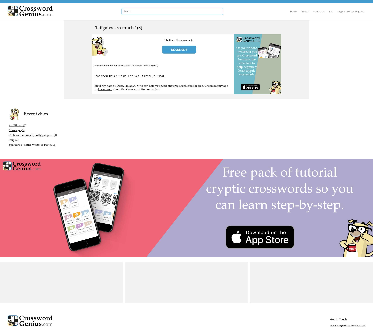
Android (305, 11)
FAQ (331, 11)
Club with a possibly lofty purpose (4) (33, 135)
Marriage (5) (16, 130)
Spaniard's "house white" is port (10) (32, 145)
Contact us (319, 11)
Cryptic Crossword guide (351, 11)
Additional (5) (17, 125)
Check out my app (216, 86)
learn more (105, 89)
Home (293, 11)
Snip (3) (14, 140)
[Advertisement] (61, 282)
